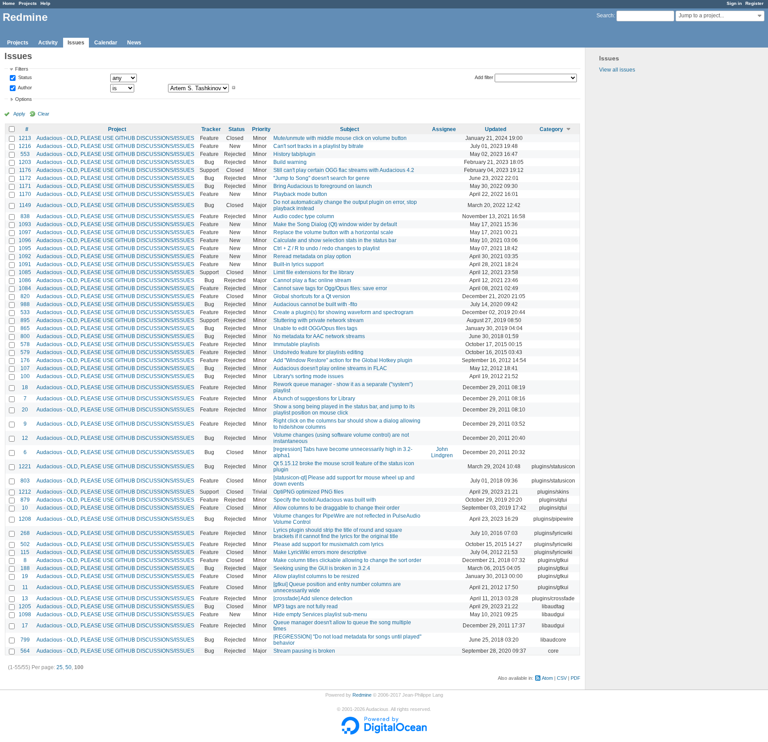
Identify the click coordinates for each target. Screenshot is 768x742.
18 (25, 387)
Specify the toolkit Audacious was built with (324, 500)
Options (23, 99)
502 (25, 544)
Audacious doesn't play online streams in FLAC (330, 368)
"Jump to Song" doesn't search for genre (321, 178)
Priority (261, 129)
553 (25, 154)
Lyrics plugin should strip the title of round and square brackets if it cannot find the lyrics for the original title (337, 533)
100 (25, 376)
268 (25, 533)
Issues (76, 43)
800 (25, 336)
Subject (349, 129)
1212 (25, 492)
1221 (25, 466)
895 (25, 320)
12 (25, 438)
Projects (28, 3)
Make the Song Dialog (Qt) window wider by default (335, 224)
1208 (25, 519)
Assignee (444, 129)
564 (25, 651)
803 (25, 481)
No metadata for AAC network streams (319, 336)
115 (24, 552)
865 (25, 328)
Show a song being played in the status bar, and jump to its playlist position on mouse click (344, 409)
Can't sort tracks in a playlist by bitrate (318, 146)
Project (117, 129)
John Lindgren (442, 452)
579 (25, 352)
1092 (25, 256)
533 (25, 312)
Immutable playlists (296, 344)
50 (68, 667)
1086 (25, 280)
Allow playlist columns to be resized (316, 576)
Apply (19, 113)
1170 (25, 194)
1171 (25, 186)
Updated (495, 129)
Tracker (211, 129)
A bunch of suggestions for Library (314, 398)
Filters (21, 69)
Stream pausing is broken (304, 651)
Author (24, 87)
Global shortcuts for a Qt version (311, 296)
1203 (25, 162)
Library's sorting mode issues (308, 376)
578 (25, 344)
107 (25, 368)
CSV (562, 678)
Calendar (105, 43)
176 (25, 360)
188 (25, 568)
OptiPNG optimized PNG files (308, 492)
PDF (575, 678)
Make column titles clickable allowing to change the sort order (347, 560)
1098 (25, 614)
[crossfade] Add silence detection (312, 598)
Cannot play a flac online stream (312, 280)
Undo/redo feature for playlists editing (318, 352)
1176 (25, 170)
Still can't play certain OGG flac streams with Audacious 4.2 (343, 170)
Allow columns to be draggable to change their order (336, 508)
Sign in (734, 3)
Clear (43, 113)
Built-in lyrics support (298, 264)
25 (59, 667)
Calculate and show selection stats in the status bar (334, 240)
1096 (25, 240)
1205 (25, 606)
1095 (25, 248)
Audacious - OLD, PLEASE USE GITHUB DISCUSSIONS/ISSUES (115, 138)
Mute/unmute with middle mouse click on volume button (340, 138)
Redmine (362, 695)
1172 (25, 178)
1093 (25, 224)
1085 (25, 272)
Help (45, 3)
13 (25, 598)
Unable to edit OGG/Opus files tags (315, 328)
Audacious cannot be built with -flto (315, 304)
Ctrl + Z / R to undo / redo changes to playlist (326, 248)
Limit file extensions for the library (313, 272)
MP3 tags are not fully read (305, 606)
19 (25, 576)
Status (24, 77)
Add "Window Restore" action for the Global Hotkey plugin (342, 360)
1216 (25, 146)
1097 (25, 232)
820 (25, 296)
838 (25, 216)
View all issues (617, 70)
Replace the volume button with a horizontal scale (333, 232)
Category (551, 129)
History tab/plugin (294, 154)
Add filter (484, 77)
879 (25, 500)
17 (25, 625)
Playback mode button (300, 194)
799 (25, 640)
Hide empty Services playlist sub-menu (320, 614)
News (134, 43)
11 (25, 587)
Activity (48, 43)
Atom (547, 678)
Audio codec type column (303, 216)
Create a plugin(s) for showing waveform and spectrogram (343, 312)
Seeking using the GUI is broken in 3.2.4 (321, 568)
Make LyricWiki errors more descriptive (320, 552)
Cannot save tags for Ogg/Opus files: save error (330, 288)
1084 (25, 288)
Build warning (290, 162)
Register (754, 3)
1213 (25, 138)
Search (605, 15)
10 (25, 508)
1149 (25, 205)
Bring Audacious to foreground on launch (322, 186)
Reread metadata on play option (312, 256)
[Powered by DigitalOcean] (384, 732)
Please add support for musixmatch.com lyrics (328, 544)
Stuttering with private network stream (318, 320)
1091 (25, 264)
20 (25, 410)
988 (25, 304)
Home (9, 3)
